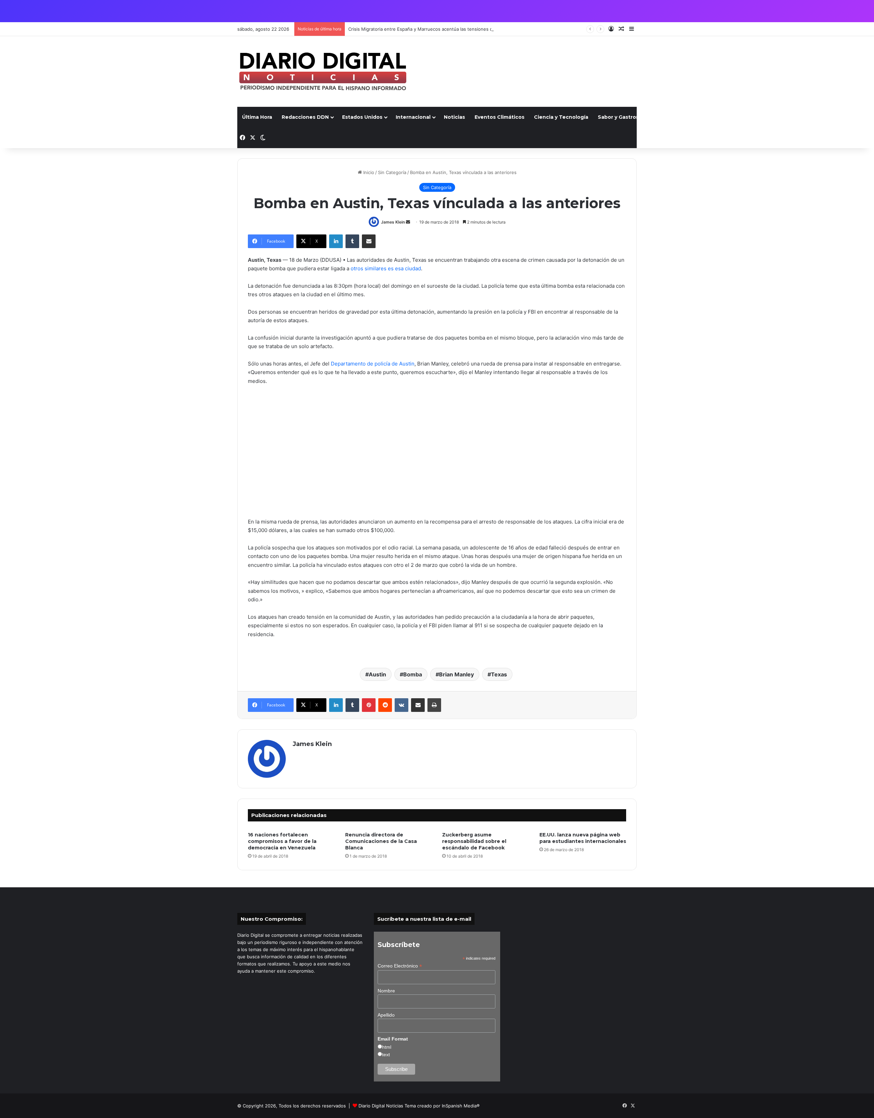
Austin (377, 674)
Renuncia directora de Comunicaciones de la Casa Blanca (381, 841)
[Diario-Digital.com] (322, 71)
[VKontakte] (401, 705)
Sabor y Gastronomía (625, 117)
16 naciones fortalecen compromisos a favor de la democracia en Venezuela (282, 841)
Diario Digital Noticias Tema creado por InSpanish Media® (419, 1105)
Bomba (412, 674)
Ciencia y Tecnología (561, 117)
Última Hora (257, 117)
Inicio (368, 172)
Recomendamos (808, 117)
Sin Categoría (392, 172)
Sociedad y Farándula (749, 117)
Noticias (454, 117)
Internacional (413, 117)
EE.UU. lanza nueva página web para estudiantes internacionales (582, 838)
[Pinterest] (369, 705)
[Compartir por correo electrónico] (369, 241)
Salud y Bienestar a (687, 117)
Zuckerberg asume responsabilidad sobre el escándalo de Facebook (474, 841)
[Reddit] (385, 705)
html (386, 1047)
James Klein (393, 222)
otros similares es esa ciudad (386, 268)
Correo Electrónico (400, 966)
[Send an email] (408, 222)
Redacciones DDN (305, 117)
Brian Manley (456, 674)
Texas (499, 674)
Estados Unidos (362, 117)
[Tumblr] (352, 241)
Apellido (386, 1015)
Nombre (386, 990)
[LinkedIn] (336, 241)
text (386, 1054)
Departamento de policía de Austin (372, 363)
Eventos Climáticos (499, 117)
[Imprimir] (434, 705)
